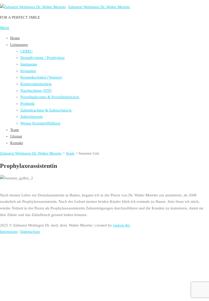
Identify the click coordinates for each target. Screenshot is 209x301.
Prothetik (27, 104)
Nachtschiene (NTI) (36, 91)
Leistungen (19, 45)
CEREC (26, 51)
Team (14, 130)
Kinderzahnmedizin (36, 84)
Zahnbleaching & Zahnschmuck (46, 110)
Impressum (9, 232)
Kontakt (16, 143)
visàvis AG (121, 225)
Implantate (28, 64)
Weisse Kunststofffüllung (40, 123)
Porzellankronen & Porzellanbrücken (49, 97)
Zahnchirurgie (31, 117)
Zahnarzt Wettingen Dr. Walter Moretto (99, 7)
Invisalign (28, 71)
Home (15, 38)
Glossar (16, 136)
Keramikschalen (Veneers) (41, 77)
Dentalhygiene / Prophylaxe (42, 58)
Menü (4, 28)
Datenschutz (30, 232)
